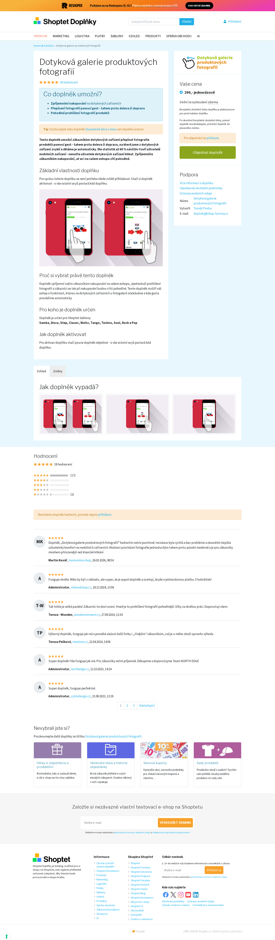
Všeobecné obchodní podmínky (201, 188)
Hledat (187, 21)
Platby (100, 36)
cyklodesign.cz (81, 696)
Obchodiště (137, 910)
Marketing (61, 36)
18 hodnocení (69, 82)
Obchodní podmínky (173, 901)
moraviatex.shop (80, 560)
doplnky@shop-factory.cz (211, 213)
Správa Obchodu (179, 36)
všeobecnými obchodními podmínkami (171, 832)
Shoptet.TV (137, 906)
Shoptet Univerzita (141, 871)
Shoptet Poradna (140, 880)
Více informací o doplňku (196, 183)
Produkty (153, 36)
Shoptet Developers (108, 870)
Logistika (82, 36)
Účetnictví (102, 914)
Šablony (117, 36)
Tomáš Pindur (203, 208)
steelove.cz (80, 642)
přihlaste (213, 138)
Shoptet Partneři (140, 884)
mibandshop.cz (81, 587)
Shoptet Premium (140, 867)
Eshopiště (136, 914)
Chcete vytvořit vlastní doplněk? (105, 864)
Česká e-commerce (142, 919)
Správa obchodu (106, 905)
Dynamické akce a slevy (101, 129)
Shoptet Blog (138, 893)
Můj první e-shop (140, 902)
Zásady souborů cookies (176, 905)
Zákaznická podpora (108, 909)
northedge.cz (80, 669)
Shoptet (135, 863)
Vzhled (134, 36)
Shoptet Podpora (140, 876)
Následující (147, 705)
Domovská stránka (43, 45)
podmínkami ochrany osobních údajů (132, 832)
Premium (40, 36)
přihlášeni (104, 515)
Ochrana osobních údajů (196, 193)
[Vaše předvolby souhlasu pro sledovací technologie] (6, 936)
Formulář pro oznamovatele (208, 905)
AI (198, 36)
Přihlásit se (214, 870)
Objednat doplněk (208, 152)
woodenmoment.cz (87, 615)
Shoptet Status (139, 889)
